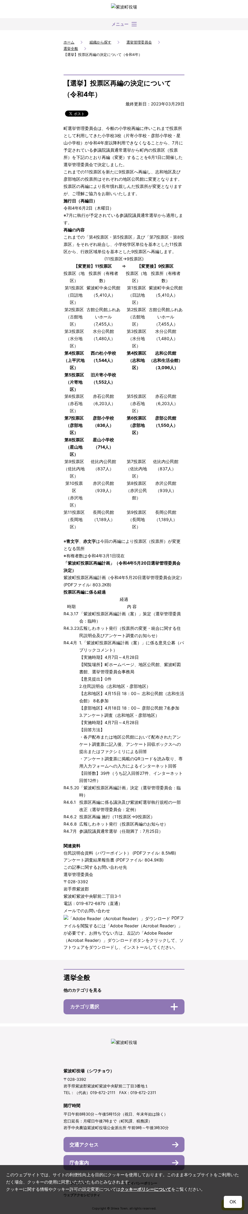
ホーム (69, 42)
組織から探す (100, 42)
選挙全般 (71, 48)
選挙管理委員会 (139, 42)
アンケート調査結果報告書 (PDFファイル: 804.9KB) (114, 859)
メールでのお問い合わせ (87, 910)
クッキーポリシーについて (145, 1189)
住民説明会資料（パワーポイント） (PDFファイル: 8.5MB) (120, 852)
